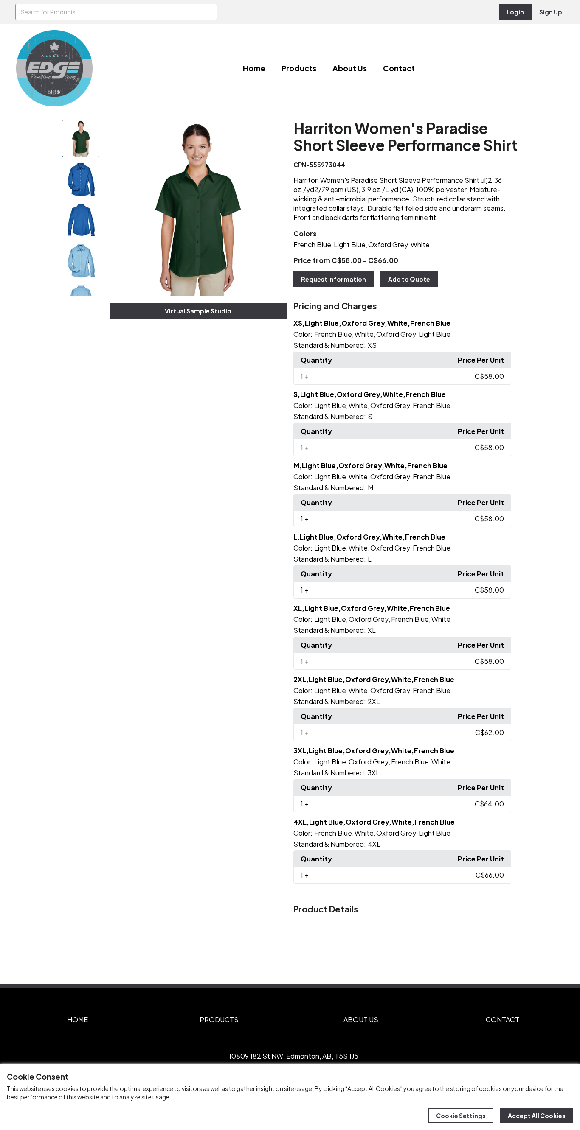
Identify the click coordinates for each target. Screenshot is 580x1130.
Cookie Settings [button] (461, 1115)
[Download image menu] (275, 130)
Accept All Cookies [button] (537, 1115)
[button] (405, 306)
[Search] (209, 12)
